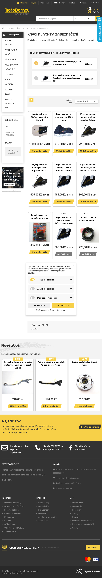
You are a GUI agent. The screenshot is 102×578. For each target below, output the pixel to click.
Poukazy (76, 517)
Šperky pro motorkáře (47, 517)
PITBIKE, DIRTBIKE (8, 42)
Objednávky (77, 506)
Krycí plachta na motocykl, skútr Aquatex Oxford (87, 117)
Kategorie (14, 34)
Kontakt (7, 521)
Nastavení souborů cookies (83, 521)
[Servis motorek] (13, 177)
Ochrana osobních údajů (14, 506)
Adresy (75, 513)
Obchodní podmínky (12, 503)
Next (96, 384)
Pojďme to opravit (90, 427)
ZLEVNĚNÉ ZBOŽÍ (9, 92)
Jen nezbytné (39, 305)
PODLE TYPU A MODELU (11, 52)
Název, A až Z (86, 101)
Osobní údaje (77, 503)
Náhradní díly (43, 503)
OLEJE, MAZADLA (9, 82)
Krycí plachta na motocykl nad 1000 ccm (64, 117)
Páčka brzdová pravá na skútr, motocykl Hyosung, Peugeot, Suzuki (18, 365)
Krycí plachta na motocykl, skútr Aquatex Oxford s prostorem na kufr (67, 78)
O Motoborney (10, 524)
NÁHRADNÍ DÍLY (11, 60)
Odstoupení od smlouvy (14, 528)
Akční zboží (43, 521)
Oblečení (42, 513)
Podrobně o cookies (12, 513)
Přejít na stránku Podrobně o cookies (51, 310)
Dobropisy (76, 510)
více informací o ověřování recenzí (11, 191)
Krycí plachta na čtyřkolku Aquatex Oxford (39, 117)
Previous (5, 384)
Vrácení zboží (10, 531)
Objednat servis (92, 571)
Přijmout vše (63, 305)
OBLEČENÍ (9, 75)
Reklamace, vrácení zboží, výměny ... (82, 526)
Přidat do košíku (39, 151)
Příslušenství (43, 510)
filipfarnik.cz (21, 573)
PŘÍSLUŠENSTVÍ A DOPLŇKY (11, 67)
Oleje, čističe (43, 506)
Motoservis (9, 517)
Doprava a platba (11, 510)
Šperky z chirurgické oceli (9, 103)
